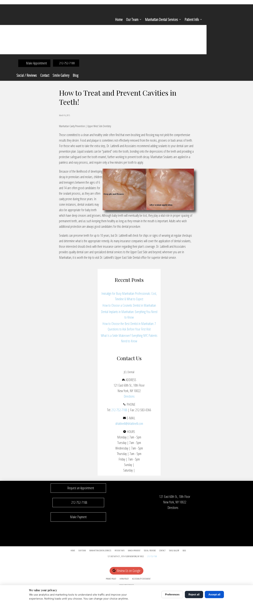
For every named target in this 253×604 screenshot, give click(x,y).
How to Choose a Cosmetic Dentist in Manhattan (129, 305)
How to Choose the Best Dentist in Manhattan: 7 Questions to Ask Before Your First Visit (129, 326)
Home (119, 19)
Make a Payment (134, 550)
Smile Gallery (61, 75)
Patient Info (192, 19)
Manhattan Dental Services (161, 19)
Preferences (172, 594)
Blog (75, 75)
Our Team (132, 19)
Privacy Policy (111, 578)
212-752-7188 (119, 410)
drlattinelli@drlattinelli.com (129, 423)
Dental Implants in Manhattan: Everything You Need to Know (129, 314)
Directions (129, 396)
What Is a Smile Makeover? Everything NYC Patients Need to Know (129, 338)
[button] (78, 488)
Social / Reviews (27, 75)
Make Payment (78, 517)
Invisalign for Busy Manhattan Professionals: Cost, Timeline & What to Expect (129, 296)
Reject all (193, 594)
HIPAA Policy (124, 578)
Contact (44, 75)
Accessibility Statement (141, 578)
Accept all (214, 594)
